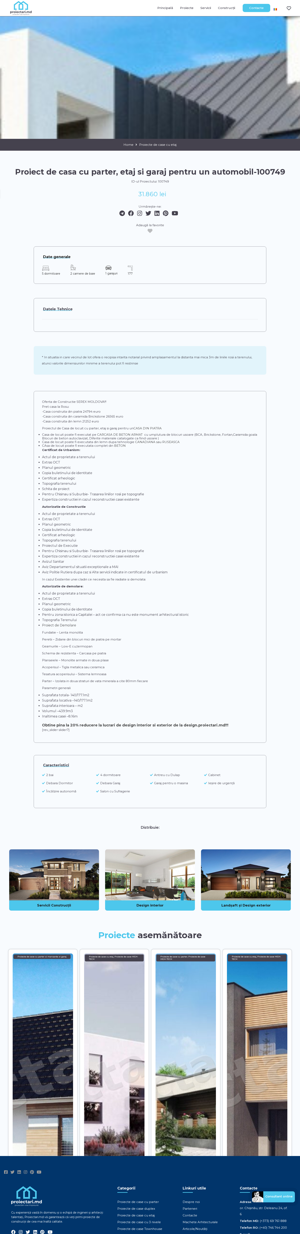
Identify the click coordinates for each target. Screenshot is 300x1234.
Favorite (286, 8)
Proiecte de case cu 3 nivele (139, 1222)
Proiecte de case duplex (136, 1209)
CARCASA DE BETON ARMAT (120, 435)
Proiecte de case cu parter (138, 1202)
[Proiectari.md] (21, 13)
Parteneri (190, 1209)
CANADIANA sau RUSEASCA (157, 442)
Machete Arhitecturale (200, 1222)
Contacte (256, 8)
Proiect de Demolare (59, 625)
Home (128, 145)
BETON (119, 446)
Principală (165, 8)
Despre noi (191, 1202)
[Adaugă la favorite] (150, 230)
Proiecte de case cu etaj (158, 145)
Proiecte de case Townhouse (139, 1229)
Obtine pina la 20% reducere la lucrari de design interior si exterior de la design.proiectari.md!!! (135, 725)
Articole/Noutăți (195, 1229)
